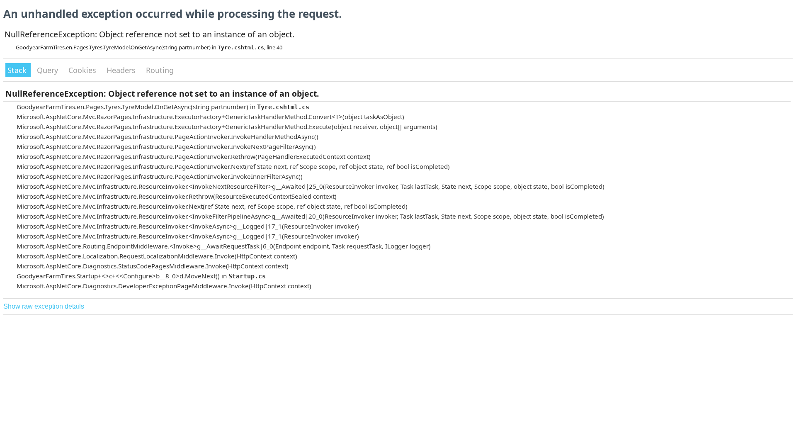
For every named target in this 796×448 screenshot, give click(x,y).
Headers (122, 70)
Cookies (83, 70)
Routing (160, 70)
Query (48, 70)
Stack (18, 70)
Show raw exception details (43, 306)
